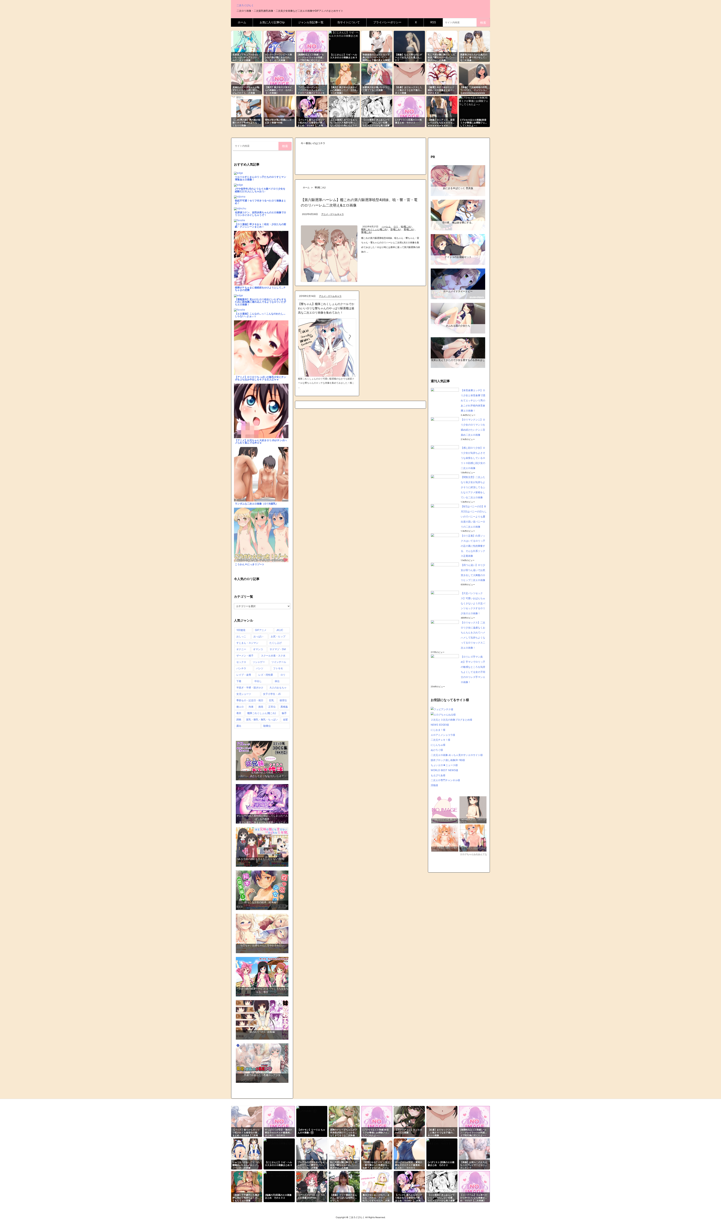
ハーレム (386, 226)
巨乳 (271, 700)
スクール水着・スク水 (273, 655)
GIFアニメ (260, 630)
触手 (284, 713)
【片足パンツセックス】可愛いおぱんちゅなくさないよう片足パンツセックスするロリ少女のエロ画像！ (473, 603)
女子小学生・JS (272, 693)
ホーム (306, 187)
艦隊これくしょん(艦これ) (374, 229)
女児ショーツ (243, 693)
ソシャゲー (259, 661)
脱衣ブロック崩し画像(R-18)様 (448, 760)
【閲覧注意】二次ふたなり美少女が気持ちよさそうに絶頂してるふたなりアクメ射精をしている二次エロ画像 (473, 487)
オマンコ (258, 649)
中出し (258, 681)
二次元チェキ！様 (440, 739)
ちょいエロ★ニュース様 (444, 765)
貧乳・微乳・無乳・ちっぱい (262, 719)
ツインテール (279, 661)
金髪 (285, 719)
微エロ (240, 706)
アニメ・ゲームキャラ (332, 214)
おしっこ (241, 636)
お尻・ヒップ (278, 636)
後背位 (283, 700)
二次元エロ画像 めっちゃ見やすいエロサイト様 (457, 754)
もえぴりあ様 (438, 775)
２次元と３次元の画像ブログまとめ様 (451, 719)
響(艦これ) (366, 232)
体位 (277, 681)
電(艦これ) (409, 229)
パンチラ (241, 668)
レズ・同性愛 (265, 674)
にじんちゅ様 (438, 744)
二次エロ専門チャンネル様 (445, 780)
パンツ (259, 668)
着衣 (238, 713)
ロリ (396, 226)
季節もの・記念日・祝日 (249, 700)
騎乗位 (267, 725)
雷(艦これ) (395, 229)
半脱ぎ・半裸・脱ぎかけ (249, 687)
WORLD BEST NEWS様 (444, 770)
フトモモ (278, 668)
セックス (241, 661)
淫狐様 (434, 785)
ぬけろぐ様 (437, 749)
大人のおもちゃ (278, 687)
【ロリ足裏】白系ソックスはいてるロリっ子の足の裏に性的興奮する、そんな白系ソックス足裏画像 (473, 545)
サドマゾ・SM (278, 649)
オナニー (241, 649)
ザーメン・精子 (244, 655)
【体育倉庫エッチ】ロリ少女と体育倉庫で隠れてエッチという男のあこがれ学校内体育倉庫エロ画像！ (473, 400)
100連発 (240, 630)
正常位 (272, 706)
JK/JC (279, 630)
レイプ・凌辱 (243, 674)
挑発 (260, 706)
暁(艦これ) (406, 226)
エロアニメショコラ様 (443, 734)
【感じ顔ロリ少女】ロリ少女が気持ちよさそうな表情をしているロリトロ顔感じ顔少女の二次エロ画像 (473, 458)
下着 (238, 681)
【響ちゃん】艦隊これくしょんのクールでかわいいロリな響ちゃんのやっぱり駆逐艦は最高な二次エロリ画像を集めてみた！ (326, 308)
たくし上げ (275, 642)
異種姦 (284, 706)
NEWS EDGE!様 (440, 724)
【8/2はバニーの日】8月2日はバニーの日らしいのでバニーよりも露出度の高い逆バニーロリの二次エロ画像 (474, 516)
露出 (238, 725)
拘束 (251, 706)
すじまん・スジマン (247, 642)
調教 (238, 719)
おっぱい (258, 636)
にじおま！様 (438, 729)
